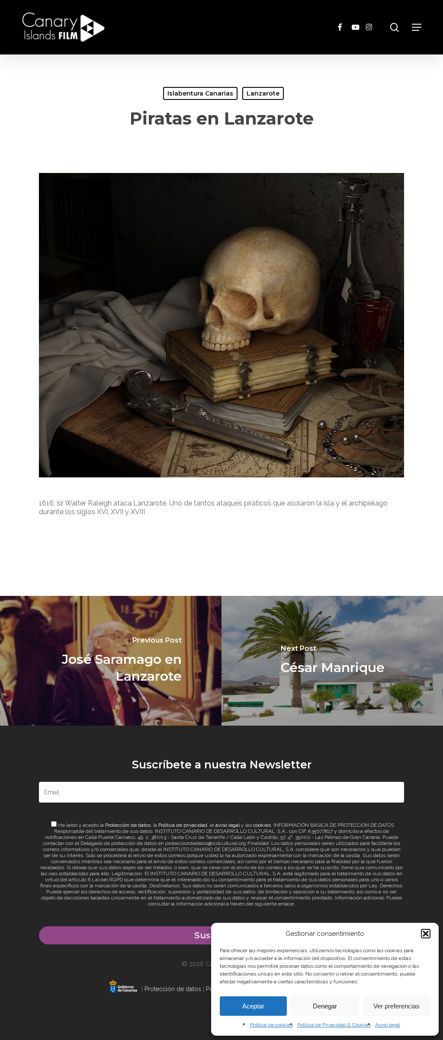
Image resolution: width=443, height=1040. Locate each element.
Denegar (325, 1006)
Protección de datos (128, 825)
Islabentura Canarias (200, 93)
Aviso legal (387, 1025)
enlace (286, 904)
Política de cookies (271, 1025)
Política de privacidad (182, 825)
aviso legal (227, 825)
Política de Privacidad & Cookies (334, 1025)
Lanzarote (263, 93)
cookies (262, 825)
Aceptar (253, 1006)
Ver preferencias (396, 1006)
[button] (425, 933)
